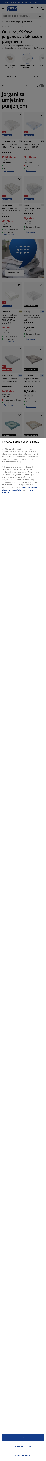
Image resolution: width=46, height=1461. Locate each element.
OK (23, 1437)
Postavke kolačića (23, 1446)
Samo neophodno (23, 1455)
